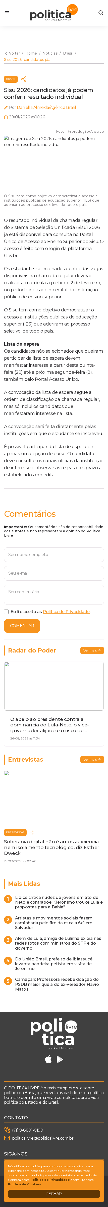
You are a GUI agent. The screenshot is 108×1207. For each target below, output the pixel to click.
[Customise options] (101, 13)
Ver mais (90, 650)
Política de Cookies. (25, 1184)
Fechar (54, 1193)
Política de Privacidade (66, 611)
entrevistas (15, 832)
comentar (22, 625)
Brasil (11, 79)
